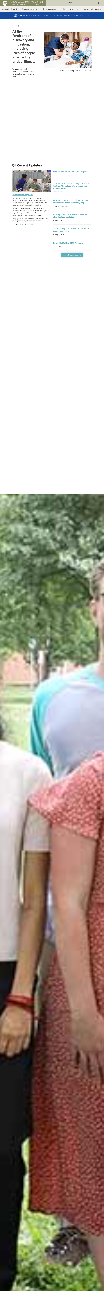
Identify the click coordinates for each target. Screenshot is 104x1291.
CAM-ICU (24, 198)
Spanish (30, 224)
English (22, 224)
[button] (10, 9)
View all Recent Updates (72, 255)
